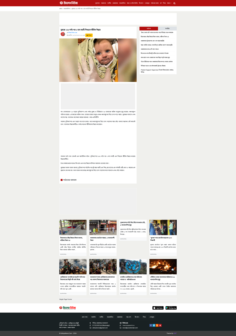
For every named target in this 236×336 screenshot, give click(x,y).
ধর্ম (161, 3)
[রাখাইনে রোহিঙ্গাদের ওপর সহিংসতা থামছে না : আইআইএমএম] (133, 266)
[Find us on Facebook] (150, 325)
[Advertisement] (118, 18)
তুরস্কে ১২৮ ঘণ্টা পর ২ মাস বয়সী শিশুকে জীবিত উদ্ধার (80, 30)
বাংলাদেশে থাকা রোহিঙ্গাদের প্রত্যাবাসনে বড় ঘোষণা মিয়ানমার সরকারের (102, 278)
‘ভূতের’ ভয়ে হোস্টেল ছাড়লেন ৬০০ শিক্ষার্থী (161, 239)
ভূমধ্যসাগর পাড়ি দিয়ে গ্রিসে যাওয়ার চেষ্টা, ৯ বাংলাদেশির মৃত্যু (132, 223)
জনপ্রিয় (167, 28)
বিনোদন (141, 3)
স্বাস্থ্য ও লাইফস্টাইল (132, 3)
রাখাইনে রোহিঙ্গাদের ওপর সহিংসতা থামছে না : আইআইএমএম (131, 278)
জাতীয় (109, 3)
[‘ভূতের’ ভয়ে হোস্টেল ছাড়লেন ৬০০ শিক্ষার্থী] (163, 227)
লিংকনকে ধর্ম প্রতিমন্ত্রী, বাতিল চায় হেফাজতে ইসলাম (154, 53)
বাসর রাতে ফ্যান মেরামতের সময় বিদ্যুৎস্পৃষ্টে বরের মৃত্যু (155, 57)
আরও (168, 3)
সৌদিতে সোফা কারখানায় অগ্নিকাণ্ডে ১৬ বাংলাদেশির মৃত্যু (162, 278)
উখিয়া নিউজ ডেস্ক (72, 32)
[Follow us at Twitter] (154, 325)
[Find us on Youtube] (160, 325)
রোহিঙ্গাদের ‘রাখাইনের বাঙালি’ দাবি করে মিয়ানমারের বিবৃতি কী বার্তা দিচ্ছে (72, 278)
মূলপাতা (97, 3)
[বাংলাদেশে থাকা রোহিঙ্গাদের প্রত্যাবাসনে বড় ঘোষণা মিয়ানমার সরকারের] (103, 266)
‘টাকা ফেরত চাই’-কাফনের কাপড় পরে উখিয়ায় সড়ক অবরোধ (157, 32)
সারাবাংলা (103, 3)
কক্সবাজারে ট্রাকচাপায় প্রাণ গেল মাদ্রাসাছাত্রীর (152, 41)
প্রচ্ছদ (60, 9)
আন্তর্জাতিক (122, 3)
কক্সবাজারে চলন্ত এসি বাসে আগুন (150, 49)
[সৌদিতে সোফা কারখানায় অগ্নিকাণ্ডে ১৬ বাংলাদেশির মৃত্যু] (163, 266)
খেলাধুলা (147, 3)
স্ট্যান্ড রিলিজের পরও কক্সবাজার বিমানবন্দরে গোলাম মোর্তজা (157, 62)
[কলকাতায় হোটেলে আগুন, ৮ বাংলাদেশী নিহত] (103, 227)
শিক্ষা (164, 3)
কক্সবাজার (115, 3)
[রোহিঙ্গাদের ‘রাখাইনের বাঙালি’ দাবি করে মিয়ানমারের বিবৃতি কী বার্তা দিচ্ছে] (73, 266)
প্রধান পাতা (84, 317)
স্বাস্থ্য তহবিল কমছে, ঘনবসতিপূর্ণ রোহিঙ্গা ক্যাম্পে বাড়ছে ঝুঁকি (156, 45)
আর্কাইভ (93, 317)
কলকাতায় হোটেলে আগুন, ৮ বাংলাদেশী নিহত (102, 239)
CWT (175, 333)
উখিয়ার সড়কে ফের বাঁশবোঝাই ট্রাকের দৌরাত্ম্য (153, 66)
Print (89, 35)
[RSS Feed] (157, 325)
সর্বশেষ (149, 28)
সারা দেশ (128, 317)
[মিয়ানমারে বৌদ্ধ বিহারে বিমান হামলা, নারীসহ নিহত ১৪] (73, 227)
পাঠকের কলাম (155, 3)
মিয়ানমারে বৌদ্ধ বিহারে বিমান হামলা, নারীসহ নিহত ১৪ (155, 37)
